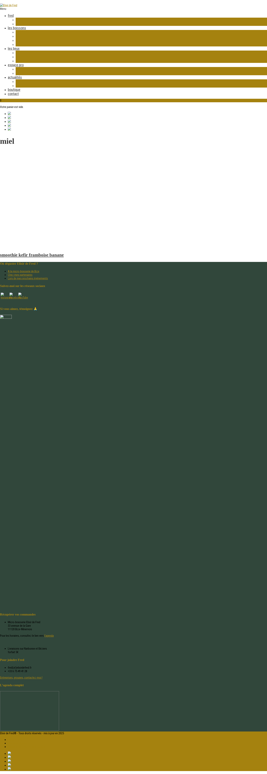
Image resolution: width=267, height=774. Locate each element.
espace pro (16, 65)
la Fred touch (25, 24)
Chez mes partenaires (20, 275)
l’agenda (49, 635)
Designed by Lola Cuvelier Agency (26, 747)
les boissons (17, 28)
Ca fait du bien (26, 36)
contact (13, 94)
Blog (19, 81)
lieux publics (24, 61)
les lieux (14, 48)
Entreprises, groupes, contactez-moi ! (21, 677)
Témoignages (25, 44)
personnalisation (27, 73)
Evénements (24, 57)
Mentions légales (17, 743)
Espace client (15, 739)
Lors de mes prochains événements (28, 278)
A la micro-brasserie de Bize (23, 271)
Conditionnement (28, 40)
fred (11, 16)
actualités (15, 77)
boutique (14, 90)
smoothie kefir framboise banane (32, 255)
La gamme (23, 32)
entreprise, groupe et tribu (34, 69)
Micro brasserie (27, 53)
